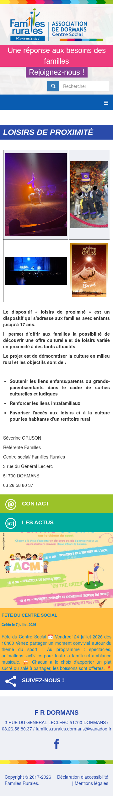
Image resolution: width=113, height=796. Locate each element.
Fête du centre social (29, 615)
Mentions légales (91, 783)
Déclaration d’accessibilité (82, 777)
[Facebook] (56, 743)
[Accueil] (56, 24)
